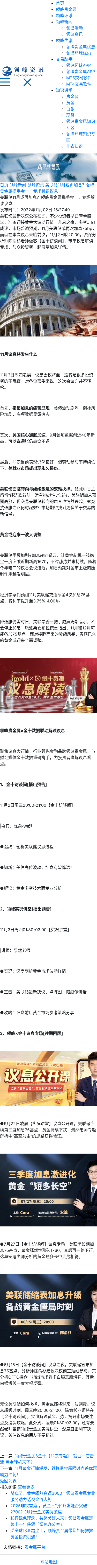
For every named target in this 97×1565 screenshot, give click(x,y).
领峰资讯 (74, 34)
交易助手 (64, 59)
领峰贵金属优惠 (80, 46)
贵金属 (72, 96)
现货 (70, 115)
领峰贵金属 (66, 9)
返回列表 (8, 1480)
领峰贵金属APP (80, 71)
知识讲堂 (64, 90)
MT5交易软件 (79, 77)
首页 (60, 3)
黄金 (70, 102)
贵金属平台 (35, 1547)
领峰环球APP (78, 65)
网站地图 (48, 1561)
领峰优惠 (64, 40)
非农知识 (74, 146)
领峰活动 (74, 28)
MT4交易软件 (78, 84)
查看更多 (26, 1487)
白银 (70, 108)
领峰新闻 (64, 21)
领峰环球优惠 (78, 52)
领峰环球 (64, 15)
